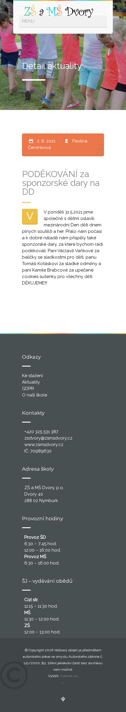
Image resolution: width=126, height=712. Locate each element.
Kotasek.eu (69, 676)
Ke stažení (32, 375)
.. (63, 681)
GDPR (28, 388)
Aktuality (31, 382)
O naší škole (34, 395)
